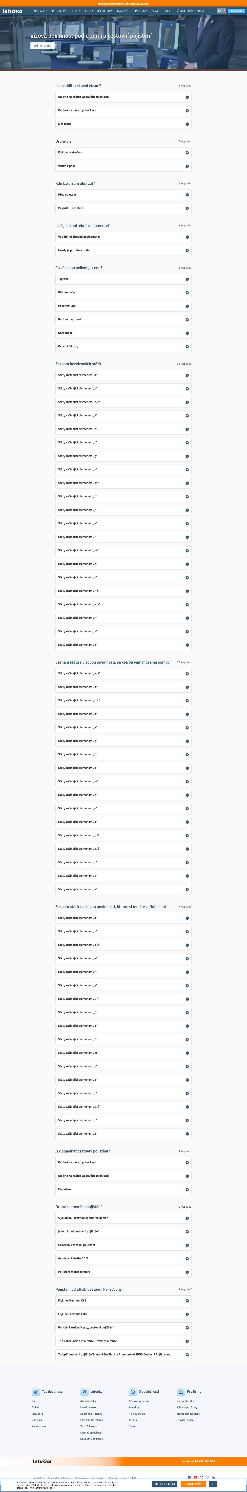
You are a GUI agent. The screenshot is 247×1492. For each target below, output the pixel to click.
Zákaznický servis (139, 1401)
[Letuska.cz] (13, 10)
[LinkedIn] (213, 1478)
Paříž (35, 1401)
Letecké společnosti (91, 1432)
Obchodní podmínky (59, 1478)
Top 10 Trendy (88, 1426)
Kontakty (134, 1407)
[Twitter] (201, 1478)
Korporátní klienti (187, 1401)
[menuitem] (40, 11)
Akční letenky (88, 1401)
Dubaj (35, 1407)
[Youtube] (195, 1478)
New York (37, 1414)
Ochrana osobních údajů (122, 1478)
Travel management (188, 1414)
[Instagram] (207, 1478)
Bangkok (37, 1420)
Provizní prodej (185, 1420)
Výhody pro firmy (187, 1407)
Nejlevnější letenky (91, 1414)
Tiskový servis (137, 1414)
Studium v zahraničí (91, 1439)
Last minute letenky (92, 1420)
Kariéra (133, 1420)
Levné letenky (88, 1407)
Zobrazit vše (39, 1426)
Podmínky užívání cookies (90, 1478)
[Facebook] (190, 1478)
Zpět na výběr (42, 46)
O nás (132, 1426)
